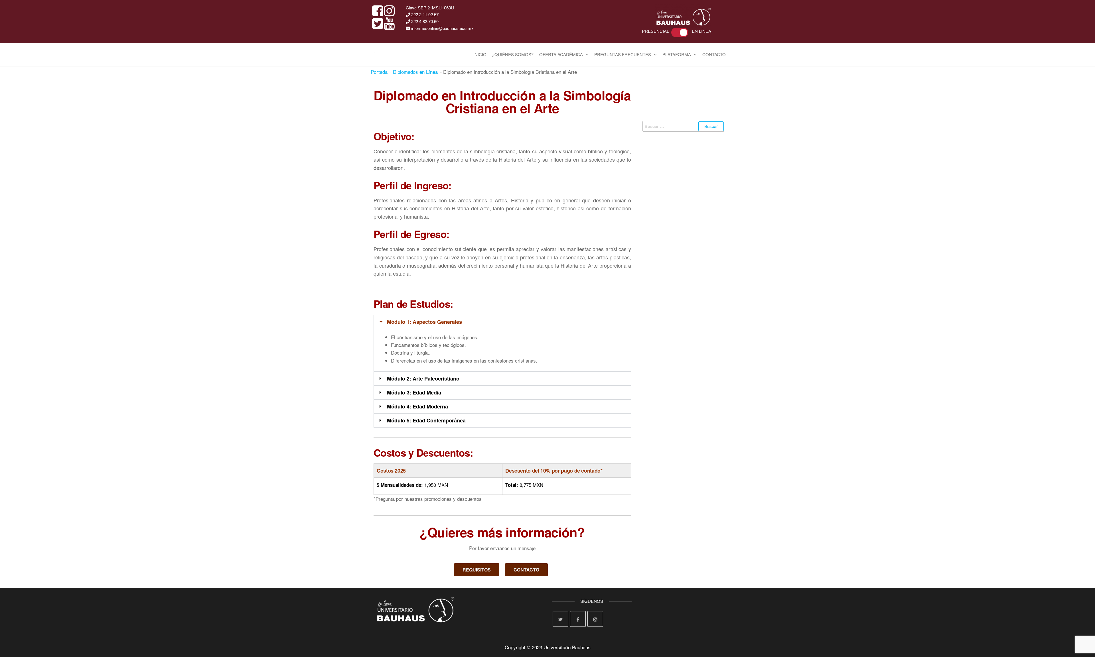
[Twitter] (560, 619)
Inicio (479, 54)
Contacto (714, 54)
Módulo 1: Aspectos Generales (424, 322)
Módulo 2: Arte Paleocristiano (423, 378)
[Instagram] (595, 619)
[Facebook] (578, 619)
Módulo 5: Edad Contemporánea (426, 420)
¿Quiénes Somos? (513, 54)
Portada (379, 71)
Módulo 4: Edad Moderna (417, 406)
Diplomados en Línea (415, 71)
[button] (502, 322)
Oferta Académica (561, 54)
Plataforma (676, 54)
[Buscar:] (683, 126)
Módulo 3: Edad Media (414, 392)
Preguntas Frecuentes (622, 54)
